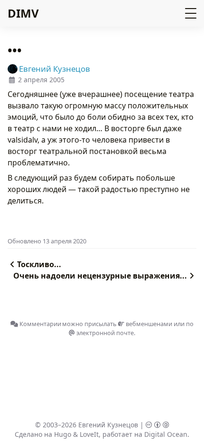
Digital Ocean (165, 434)
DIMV (23, 13)
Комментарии (39, 323)
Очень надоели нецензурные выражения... (100, 275)
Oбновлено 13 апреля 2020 (47, 241)
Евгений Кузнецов (108, 424)
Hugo (62, 434)
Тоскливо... (39, 264)
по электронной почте (134, 328)
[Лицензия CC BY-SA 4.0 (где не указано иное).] (157, 424)
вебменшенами (148, 323)
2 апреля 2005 (41, 79)
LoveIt (89, 434)
